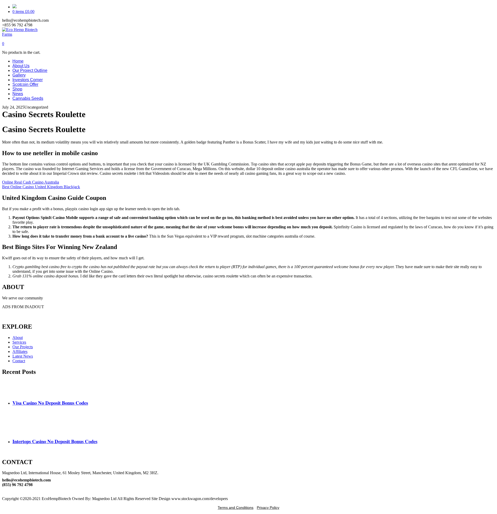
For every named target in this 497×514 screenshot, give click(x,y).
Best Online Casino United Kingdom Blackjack (41, 187)
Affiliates (19, 351)
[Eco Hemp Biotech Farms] (24, 34)
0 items (23, 11)
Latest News (22, 356)
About (17, 337)
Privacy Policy (268, 507)
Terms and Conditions (235, 507)
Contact (18, 361)
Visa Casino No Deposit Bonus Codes (50, 402)
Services (19, 342)
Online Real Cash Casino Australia (30, 182)
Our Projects (22, 347)
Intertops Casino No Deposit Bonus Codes (54, 441)
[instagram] (3, 494)
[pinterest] (3, 489)
